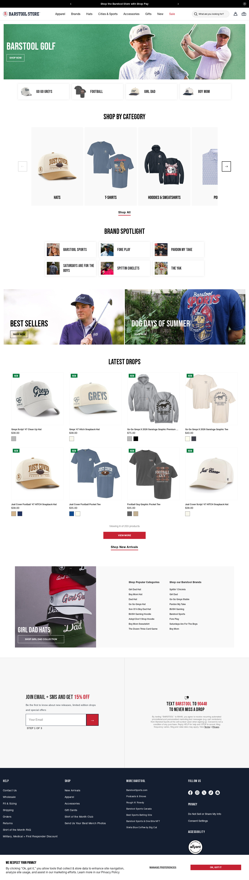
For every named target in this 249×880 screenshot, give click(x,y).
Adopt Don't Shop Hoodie (141, 619)
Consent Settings (198, 821)
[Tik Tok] (211, 793)
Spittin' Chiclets (178, 589)
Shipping (8, 810)
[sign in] (235, 14)
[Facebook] (190, 793)
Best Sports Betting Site (139, 815)
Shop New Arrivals (124, 547)
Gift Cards (71, 810)
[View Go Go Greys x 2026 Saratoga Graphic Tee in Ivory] (187, 438)
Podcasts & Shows (136, 796)
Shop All (124, 212)
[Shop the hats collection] (57, 166)
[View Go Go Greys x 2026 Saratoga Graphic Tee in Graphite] (193, 438)
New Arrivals (72, 790)
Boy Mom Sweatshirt (139, 623)
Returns (8, 823)
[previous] (22, 166)
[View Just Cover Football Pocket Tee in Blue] (71, 513)
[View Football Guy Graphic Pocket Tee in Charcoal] (129, 513)
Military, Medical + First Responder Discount (30, 836)
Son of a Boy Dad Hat (140, 609)
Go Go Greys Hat (137, 604)
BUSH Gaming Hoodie (140, 614)
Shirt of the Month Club (79, 816)
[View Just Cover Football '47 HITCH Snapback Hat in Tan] (13, 513)
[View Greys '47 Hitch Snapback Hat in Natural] (71, 438)
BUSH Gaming (177, 609)
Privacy (215, 727)
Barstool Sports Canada (138, 808)
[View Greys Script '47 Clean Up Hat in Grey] (13, 438)
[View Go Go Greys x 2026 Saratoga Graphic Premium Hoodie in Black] (135, 438)
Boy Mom (174, 628)
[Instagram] (197, 793)
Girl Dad (174, 594)
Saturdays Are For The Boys (183, 623)
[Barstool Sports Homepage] (22, 13)
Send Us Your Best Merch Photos (85, 823)
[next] (226, 166)
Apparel (69, 797)
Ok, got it (215, 867)
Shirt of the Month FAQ (17, 829)
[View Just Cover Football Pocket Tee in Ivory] (77, 513)
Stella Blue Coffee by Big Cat (141, 827)
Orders (7, 816)
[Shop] (217, 793)
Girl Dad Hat (135, 589)
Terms (207, 727)
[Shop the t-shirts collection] (110, 166)
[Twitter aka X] (204, 793)
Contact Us (10, 790)
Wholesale (9, 797)
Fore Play (174, 619)
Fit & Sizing (10, 803)
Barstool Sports (177, 614)
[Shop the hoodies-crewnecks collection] (164, 166)
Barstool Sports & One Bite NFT (143, 821)
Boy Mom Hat (135, 594)
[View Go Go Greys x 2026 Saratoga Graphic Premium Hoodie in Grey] (129, 438)
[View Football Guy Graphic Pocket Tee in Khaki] (135, 513)
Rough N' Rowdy (135, 802)
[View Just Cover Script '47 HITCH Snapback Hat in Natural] (187, 513)
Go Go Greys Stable (179, 599)
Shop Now (19, 334)
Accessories (72, 803)
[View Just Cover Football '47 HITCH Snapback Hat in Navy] (19, 513)
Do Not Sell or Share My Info (204, 814)
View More (124, 535)
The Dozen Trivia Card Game (143, 628)
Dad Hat (133, 599)
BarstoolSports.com (136, 790)
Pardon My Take (178, 604)
